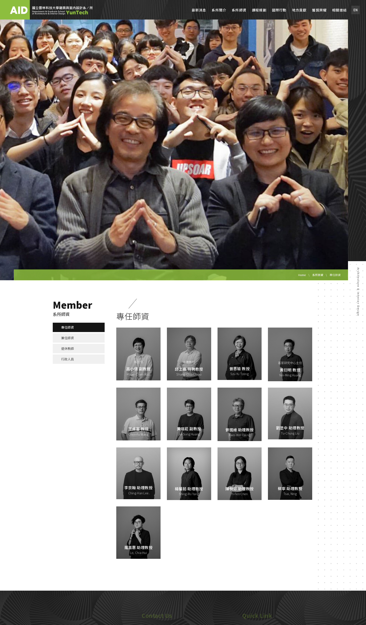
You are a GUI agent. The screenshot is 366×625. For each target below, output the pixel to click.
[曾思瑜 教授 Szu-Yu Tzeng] (240, 353)
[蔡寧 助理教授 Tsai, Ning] (290, 473)
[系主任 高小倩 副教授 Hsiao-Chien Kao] (138, 353)
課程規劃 (259, 10)
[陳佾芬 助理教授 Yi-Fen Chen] (240, 473)
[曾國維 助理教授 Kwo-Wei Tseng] (240, 413)
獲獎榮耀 (319, 10)
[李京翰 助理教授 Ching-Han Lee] (138, 472)
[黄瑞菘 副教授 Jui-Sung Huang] (189, 413)
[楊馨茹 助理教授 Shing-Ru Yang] (189, 473)
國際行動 (279, 10)
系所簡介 (219, 10)
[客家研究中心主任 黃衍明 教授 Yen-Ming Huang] (290, 353)
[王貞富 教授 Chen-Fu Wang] (138, 413)
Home (302, 275)
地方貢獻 (299, 10)
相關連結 (339, 10)
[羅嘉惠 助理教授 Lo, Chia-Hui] (138, 532)
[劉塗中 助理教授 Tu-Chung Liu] (290, 412)
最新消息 (199, 10)
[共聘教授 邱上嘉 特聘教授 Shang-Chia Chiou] (189, 353)
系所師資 (239, 10)
